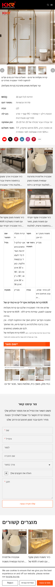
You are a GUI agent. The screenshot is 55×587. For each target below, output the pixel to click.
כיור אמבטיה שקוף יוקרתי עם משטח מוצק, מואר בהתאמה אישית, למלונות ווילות (39, 222)
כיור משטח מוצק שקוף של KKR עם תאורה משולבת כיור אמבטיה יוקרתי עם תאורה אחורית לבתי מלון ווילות (12, 222)
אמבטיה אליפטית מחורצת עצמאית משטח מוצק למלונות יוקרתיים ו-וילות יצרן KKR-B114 (39, 181)
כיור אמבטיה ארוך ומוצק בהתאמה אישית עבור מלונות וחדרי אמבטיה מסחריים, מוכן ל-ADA (11, 181)
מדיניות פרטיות (12, 576)
